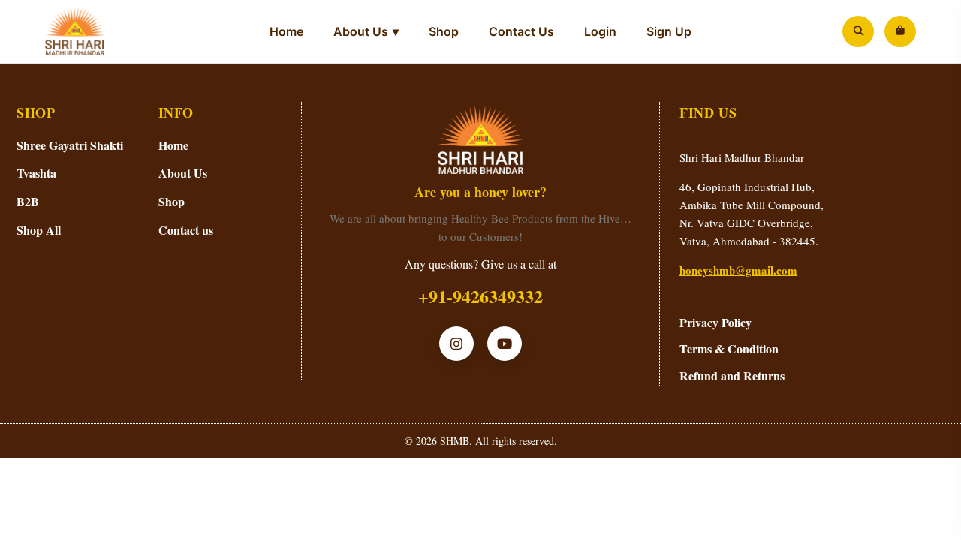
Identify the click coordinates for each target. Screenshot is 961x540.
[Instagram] (456, 343)
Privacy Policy (715, 322)
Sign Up (668, 31)
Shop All (39, 229)
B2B (28, 201)
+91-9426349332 (480, 296)
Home (286, 31)
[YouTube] (504, 343)
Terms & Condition (729, 348)
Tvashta (36, 173)
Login (600, 31)
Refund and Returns (732, 375)
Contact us (185, 229)
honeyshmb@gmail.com (738, 270)
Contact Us (521, 31)
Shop (444, 31)
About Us (366, 31)
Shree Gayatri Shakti (70, 145)
